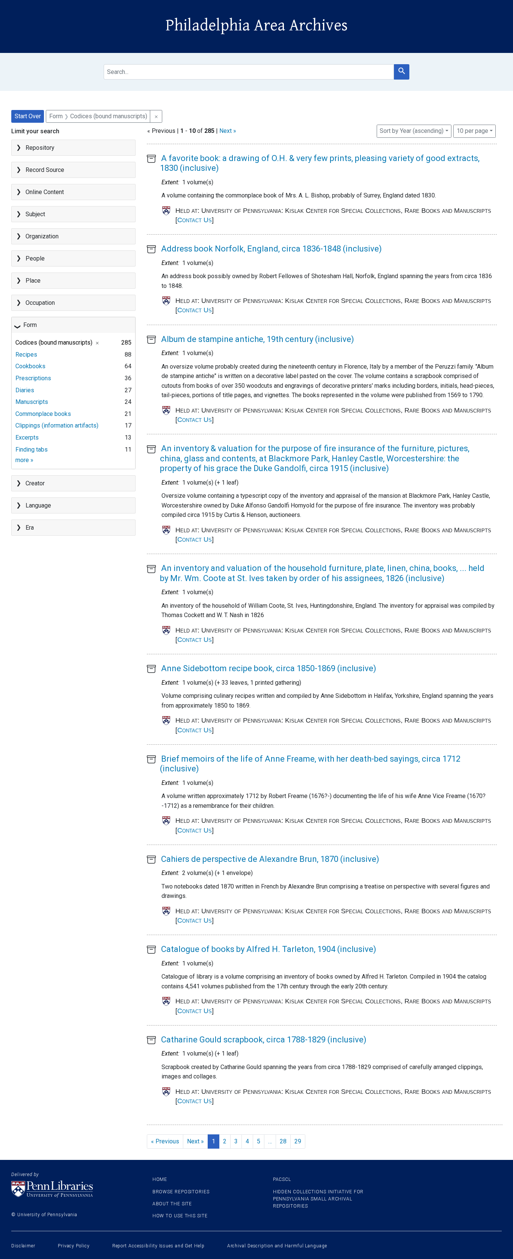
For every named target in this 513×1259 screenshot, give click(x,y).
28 (283, 1141)
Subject (35, 214)
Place (33, 280)
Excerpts (27, 437)
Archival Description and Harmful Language (277, 1245)
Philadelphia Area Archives (257, 25)
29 (297, 1141)
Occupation (40, 302)
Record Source (45, 169)
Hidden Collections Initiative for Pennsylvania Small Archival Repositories (318, 1199)
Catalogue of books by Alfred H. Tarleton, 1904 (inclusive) (268, 949)
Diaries (24, 390)
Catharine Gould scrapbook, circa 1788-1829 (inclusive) (264, 1039)
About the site (172, 1203)
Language (38, 505)
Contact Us (194, 220)
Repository (40, 147)
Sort (412, 130)
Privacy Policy (74, 1245)
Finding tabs (31, 449)
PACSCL (282, 1179)
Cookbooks (30, 366)
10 (472, 130)
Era (30, 527)
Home (159, 1179)
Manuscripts (31, 401)
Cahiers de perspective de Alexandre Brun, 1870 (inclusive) (270, 859)
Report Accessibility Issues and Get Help (158, 1245)
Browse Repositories (181, 1191)
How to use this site (180, 1215)
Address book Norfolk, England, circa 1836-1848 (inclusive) (271, 248)
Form (30, 324)
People (35, 258)
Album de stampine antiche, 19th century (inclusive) (257, 339)
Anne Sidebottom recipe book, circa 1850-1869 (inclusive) (268, 668)
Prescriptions (33, 378)
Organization (42, 236)
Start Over (28, 116)
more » (24, 460)
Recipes (26, 354)
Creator (35, 483)
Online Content (45, 192)
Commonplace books (43, 413)
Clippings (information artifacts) (56, 425)
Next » (227, 130)
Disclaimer (23, 1245)
